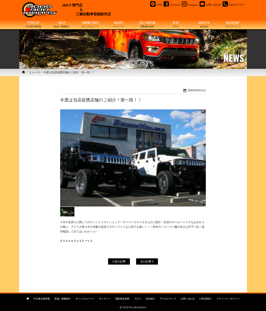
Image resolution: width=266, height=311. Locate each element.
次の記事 (146, 261)
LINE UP (62, 24)
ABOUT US (204, 24)
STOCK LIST (33, 24)
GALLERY (118, 24)
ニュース (34, 72)
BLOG (175, 24)
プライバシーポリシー (228, 298)
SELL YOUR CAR (147, 24)
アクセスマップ (168, 298)
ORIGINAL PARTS (90, 24)
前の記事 (120, 261)
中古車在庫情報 (41, 298)
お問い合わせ (188, 298)
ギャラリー (105, 298)
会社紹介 (150, 298)
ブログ (137, 298)
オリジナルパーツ (85, 298)
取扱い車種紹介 (63, 298)
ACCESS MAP (233, 24)
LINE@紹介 (205, 298)
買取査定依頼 (122, 298)
